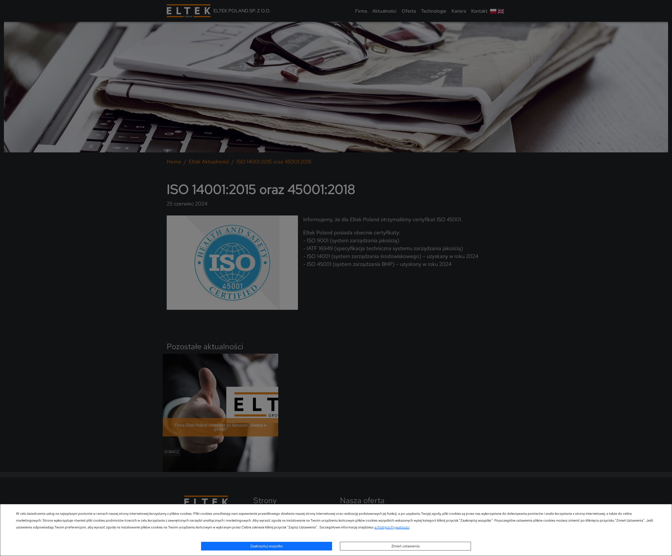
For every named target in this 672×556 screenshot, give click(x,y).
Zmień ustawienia (405, 546)
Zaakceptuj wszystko (266, 546)
